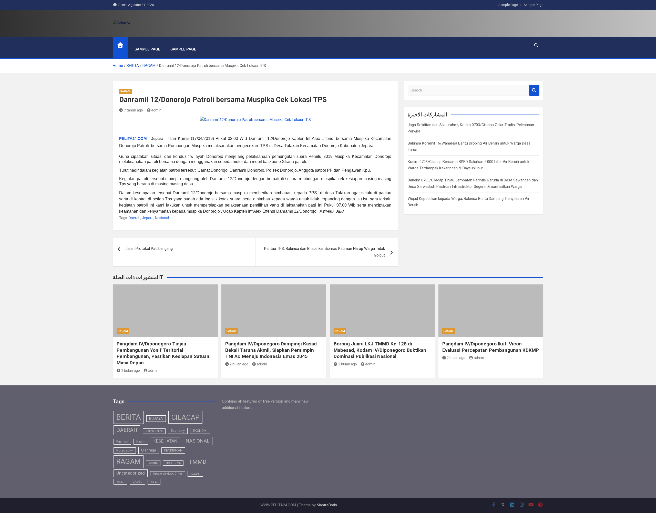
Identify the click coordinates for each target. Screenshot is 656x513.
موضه (154, 481)
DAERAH (126, 430)
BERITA (128, 417)
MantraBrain (327, 505)
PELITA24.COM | (134, 138)
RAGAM (125, 91)
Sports (153, 463)
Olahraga (148, 450)
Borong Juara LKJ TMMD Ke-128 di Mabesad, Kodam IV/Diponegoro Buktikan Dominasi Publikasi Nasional (380, 350)
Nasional (162, 218)
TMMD (197, 462)
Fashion (122, 441)
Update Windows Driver (167, 473)
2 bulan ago (239, 364)
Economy (178, 431)
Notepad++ (124, 450)
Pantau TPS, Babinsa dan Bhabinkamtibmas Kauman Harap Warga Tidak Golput (324, 252)
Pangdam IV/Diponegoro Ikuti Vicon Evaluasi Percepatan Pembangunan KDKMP (490, 347)
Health (140, 441)
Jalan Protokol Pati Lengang (149, 248)
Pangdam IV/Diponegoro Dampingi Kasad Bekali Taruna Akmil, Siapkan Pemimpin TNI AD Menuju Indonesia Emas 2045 (271, 350)
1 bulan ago (130, 370)
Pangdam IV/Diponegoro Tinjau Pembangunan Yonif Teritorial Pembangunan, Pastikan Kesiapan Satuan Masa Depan (163, 353)
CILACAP (185, 417)
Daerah (134, 218)
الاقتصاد (195, 473)
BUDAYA (156, 418)
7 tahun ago (133, 110)
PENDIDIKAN (173, 450)
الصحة (120, 481)
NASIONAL (198, 441)
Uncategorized (130, 473)
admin (156, 110)
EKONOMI (200, 431)
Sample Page (508, 5)
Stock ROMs (173, 463)
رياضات (137, 481)
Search (534, 90)
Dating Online (154, 431)
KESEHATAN (165, 441)
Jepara (147, 218)
